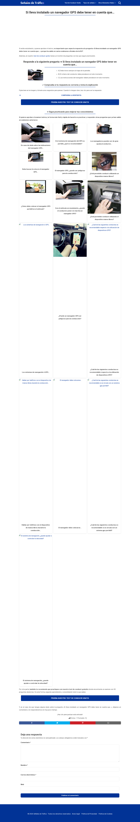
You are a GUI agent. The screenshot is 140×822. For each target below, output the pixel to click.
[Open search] (119, 3)
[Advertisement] (70, 32)
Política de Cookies (105, 814)
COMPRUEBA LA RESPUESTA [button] (71, 95)
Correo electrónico (28, 775)
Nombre (24, 765)
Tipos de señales (89, 3)
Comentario (26, 742)
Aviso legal (76, 814)
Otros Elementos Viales (106, 3)
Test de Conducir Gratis (73, 3)
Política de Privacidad (89, 814)
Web (22, 784)
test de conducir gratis (42, 56)
